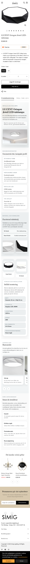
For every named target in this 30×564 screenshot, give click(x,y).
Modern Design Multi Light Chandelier (6, 474)
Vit (8, 70)
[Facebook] (5, 549)
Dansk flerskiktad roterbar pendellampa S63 (21, 474)
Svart (3, 70)
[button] (27, 3)
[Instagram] (8, 549)
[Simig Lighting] (15, 2)
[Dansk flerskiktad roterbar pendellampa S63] (22, 464)
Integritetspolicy (22, 557)
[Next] (17, 481)
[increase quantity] (27, 76)
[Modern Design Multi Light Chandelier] (7, 464)
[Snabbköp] (7, 469)
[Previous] (12, 481)
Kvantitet (3, 76)
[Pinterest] (2, 549)
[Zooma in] (25, 25)
